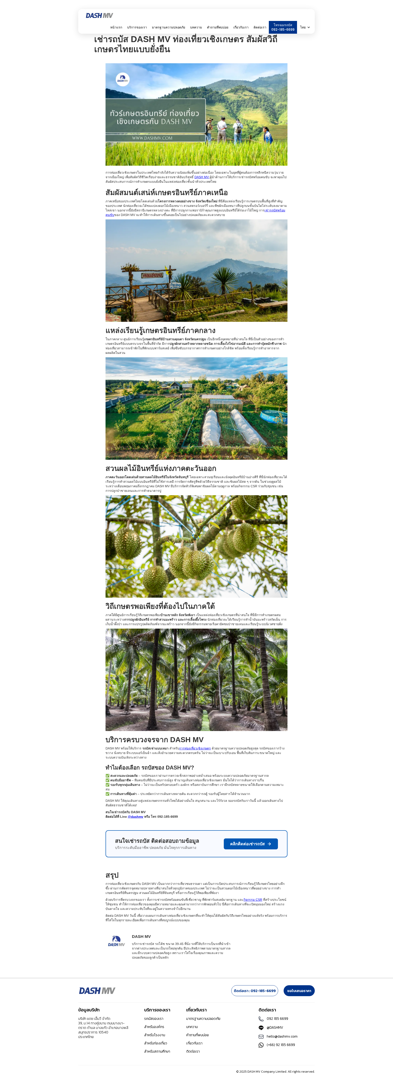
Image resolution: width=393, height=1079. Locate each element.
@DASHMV (275, 1027)
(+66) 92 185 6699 (281, 1044)
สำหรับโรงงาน (154, 1035)
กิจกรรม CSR (253, 899)
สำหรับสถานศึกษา (157, 1051)
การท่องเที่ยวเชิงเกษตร (195, 748)
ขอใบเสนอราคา (299, 990)
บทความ (196, 27)
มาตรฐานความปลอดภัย (168, 27)
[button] (137, 27)
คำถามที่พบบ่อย (217, 27)
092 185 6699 (277, 1018)
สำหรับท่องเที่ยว (155, 1043)
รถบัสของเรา (153, 1018)
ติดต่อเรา (260, 27)
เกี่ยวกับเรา (194, 1043)
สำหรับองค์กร (154, 1026)
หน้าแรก (116, 27)
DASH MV (202, 177)
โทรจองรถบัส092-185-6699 (283, 27)
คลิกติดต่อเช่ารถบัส (247, 844)
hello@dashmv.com (282, 1036)
